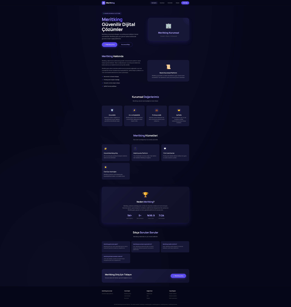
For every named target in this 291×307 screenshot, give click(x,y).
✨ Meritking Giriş (110, 44)
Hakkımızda (149, 293)
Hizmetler (170, 3)
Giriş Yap (185, 3)
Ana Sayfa (153, 3)
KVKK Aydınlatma (173, 298)
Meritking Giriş (127, 293)
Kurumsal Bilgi (125, 44)
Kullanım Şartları (173, 295)
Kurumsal (162, 3)
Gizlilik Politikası (172, 293)
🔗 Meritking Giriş (178, 276)
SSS (148, 295)
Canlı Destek (127, 295)
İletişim (177, 3)
